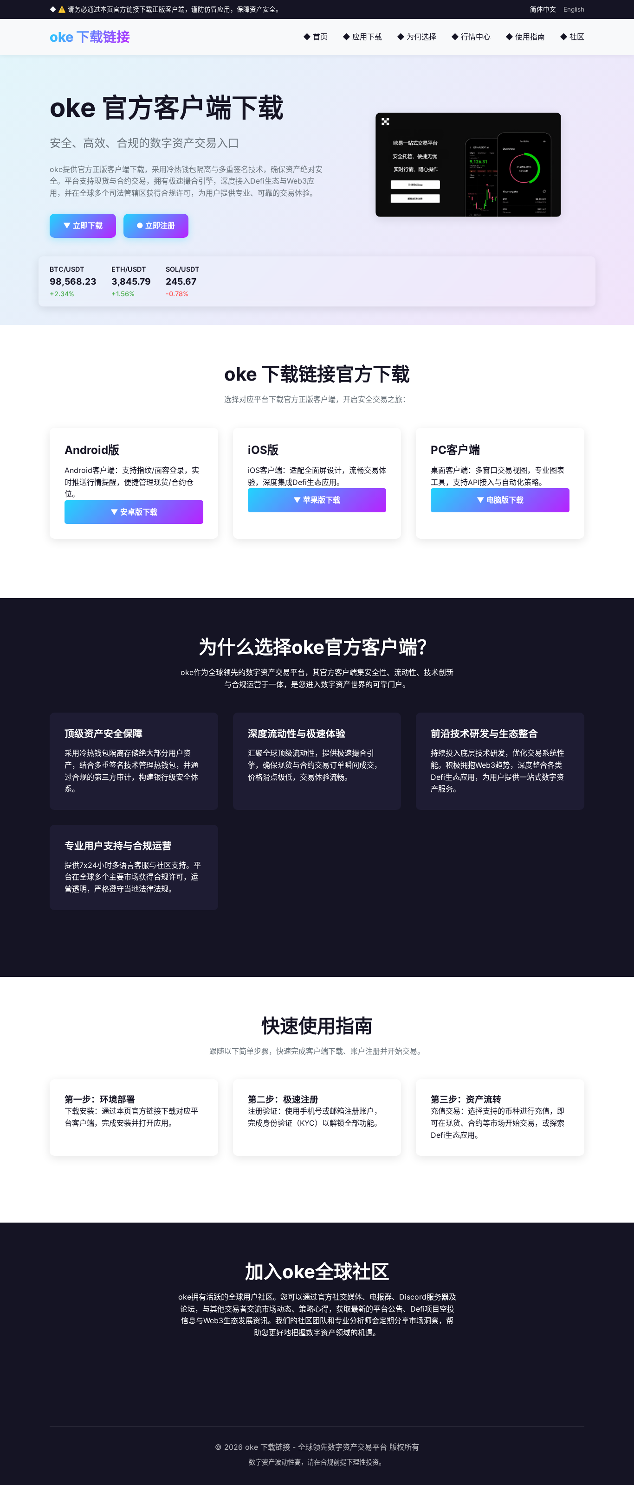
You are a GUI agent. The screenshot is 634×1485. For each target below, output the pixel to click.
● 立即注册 (155, 225)
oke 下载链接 (90, 37)
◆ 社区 (572, 36)
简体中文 (543, 9)
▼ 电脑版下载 (500, 499)
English (573, 9)
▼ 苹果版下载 (316, 499)
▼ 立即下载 (83, 225)
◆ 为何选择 (416, 36)
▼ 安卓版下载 (133, 511)
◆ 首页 (315, 36)
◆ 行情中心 (471, 36)
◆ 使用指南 (525, 36)
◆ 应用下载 (362, 36)
